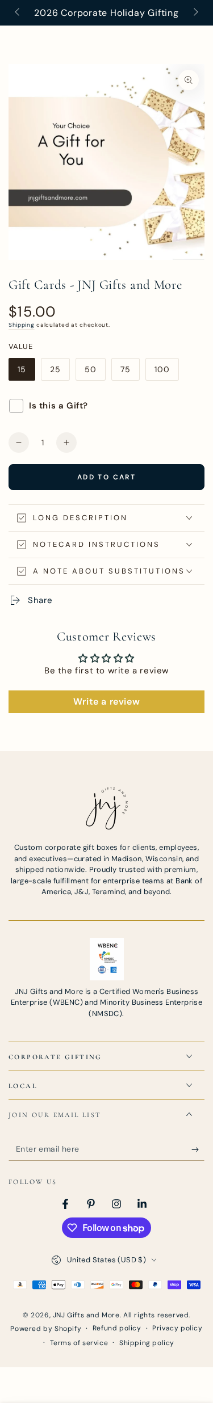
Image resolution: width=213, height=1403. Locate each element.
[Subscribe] (197, 1149)
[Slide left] (18, 13)
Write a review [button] (106, 701)
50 (95, 372)
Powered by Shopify (45, 1328)
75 (130, 372)
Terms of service (79, 1342)
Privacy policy (177, 1328)
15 (26, 372)
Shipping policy (146, 1342)
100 (166, 372)
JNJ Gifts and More (86, 1315)
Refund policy (117, 1328)
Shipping (22, 324)
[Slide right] (194, 13)
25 (59, 372)
